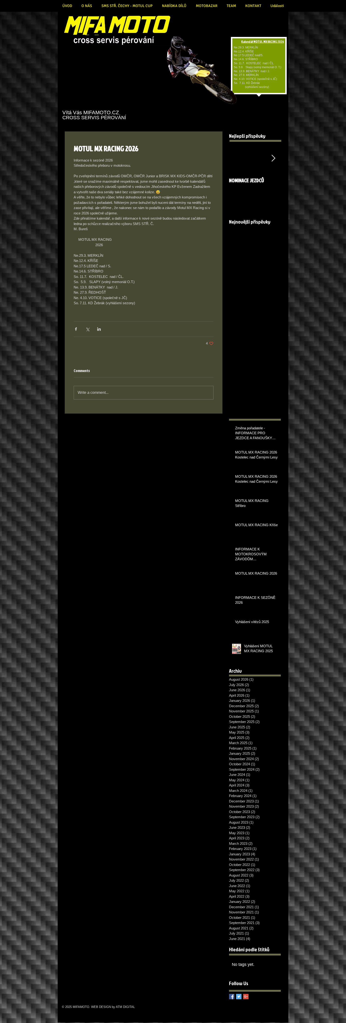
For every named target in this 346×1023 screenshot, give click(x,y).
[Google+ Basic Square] (246, 996)
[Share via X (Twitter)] (87, 329)
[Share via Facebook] (76, 329)
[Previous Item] (236, 158)
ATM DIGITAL (125, 1007)
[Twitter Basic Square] (238, 996)
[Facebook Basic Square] (231, 996)
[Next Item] (273, 158)
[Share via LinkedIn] (99, 329)
